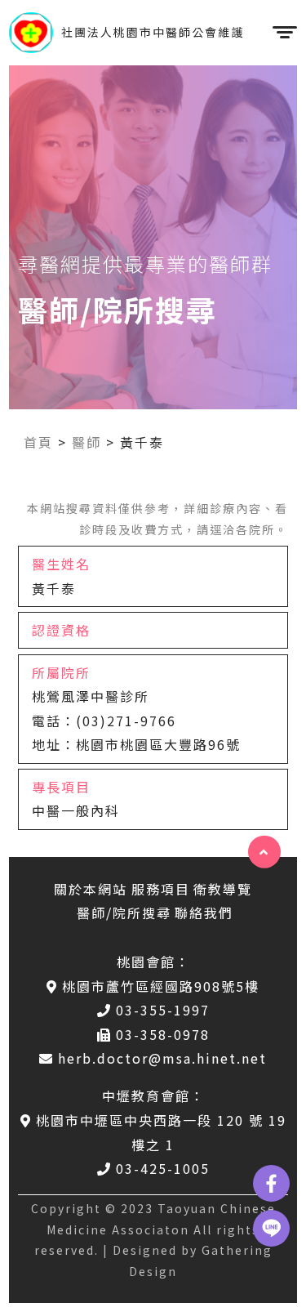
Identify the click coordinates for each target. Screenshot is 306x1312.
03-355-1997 (163, 1010)
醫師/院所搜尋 (124, 912)
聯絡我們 (204, 912)
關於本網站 (90, 889)
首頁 (38, 442)
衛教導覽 (222, 889)
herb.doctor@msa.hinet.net (162, 1058)
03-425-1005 (163, 1168)
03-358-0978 (163, 1034)
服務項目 (160, 889)
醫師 (86, 442)
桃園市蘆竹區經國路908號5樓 (160, 986)
